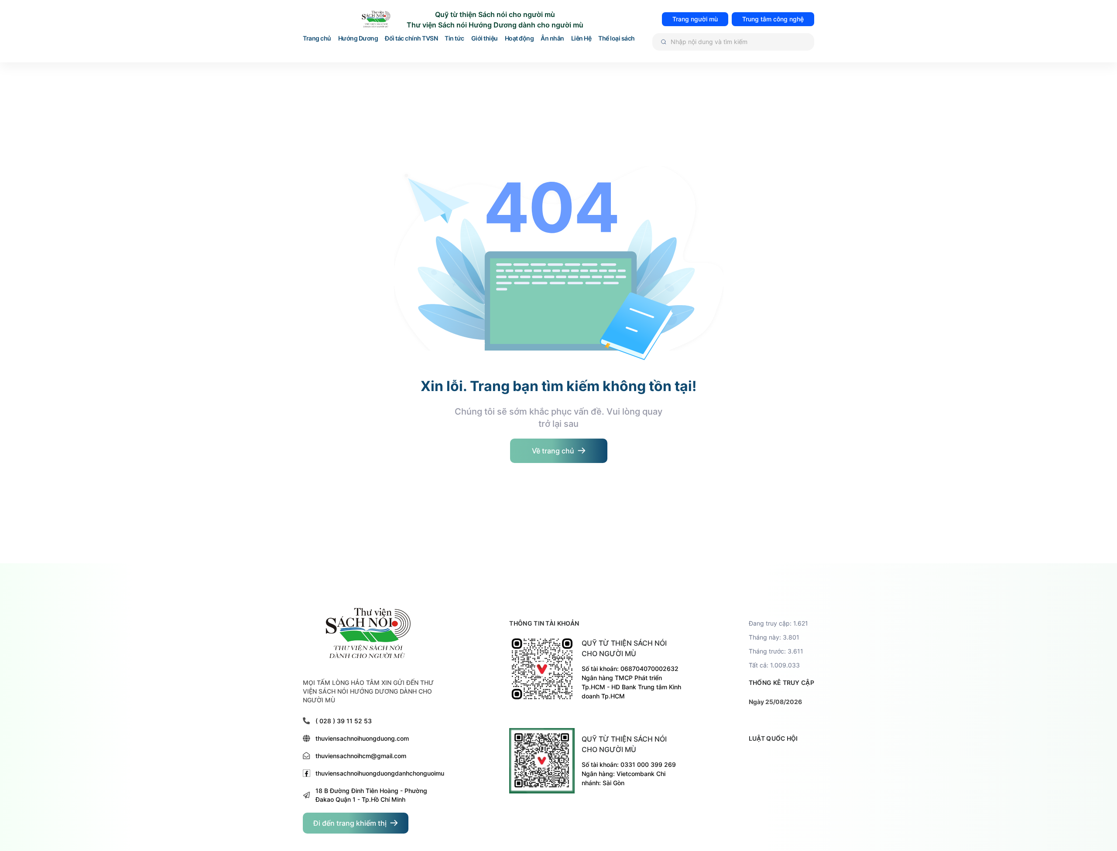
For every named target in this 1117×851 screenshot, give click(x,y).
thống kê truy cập (781, 682)
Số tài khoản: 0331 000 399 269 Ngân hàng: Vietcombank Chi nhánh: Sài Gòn (629, 773)
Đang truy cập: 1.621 (778, 623)
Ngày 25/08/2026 (775, 701)
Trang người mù (695, 19)
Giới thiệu (484, 38)
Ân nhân (552, 38)
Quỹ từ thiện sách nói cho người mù (624, 648)
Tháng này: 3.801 (774, 637)
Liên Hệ (581, 38)
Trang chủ (317, 38)
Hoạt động (519, 38)
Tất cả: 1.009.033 (774, 665)
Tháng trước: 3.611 (776, 651)
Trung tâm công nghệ (773, 19)
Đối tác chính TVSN (411, 38)
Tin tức (454, 38)
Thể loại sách (616, 38)
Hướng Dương (358, 38)
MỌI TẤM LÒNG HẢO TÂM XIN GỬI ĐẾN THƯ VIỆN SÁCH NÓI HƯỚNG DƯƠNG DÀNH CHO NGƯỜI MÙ (368, 691)
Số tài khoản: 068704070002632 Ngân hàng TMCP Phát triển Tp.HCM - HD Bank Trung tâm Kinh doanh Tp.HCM (631, 682)
